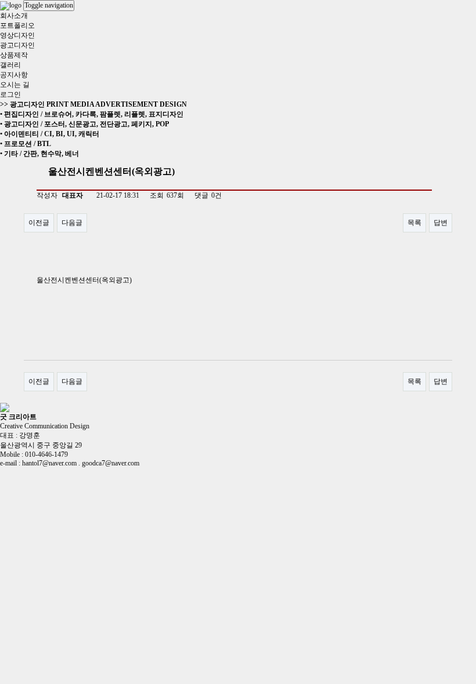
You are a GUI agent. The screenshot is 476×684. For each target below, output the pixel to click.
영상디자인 (17, 35)
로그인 (10, 94)
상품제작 (14, 55)
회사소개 (14, 16)
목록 (414, 223)
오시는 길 (15, 85)
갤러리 (10, 65)
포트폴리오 (17, 25)
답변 (441, 223)
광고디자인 (17, 45)
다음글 (72, 223)
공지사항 (14, 75)
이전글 (38, 223)
